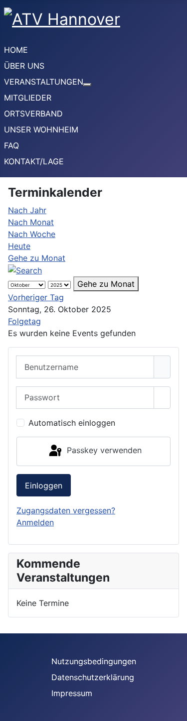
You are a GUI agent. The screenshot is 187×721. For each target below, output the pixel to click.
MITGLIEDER (27, 98)
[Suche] (25, 270)
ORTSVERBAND (33, 114)
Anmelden (35, 522)
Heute (19, 246)
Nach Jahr (27, 210)
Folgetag (24, 321)
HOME (16, 50)
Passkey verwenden (103, 451)
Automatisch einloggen (71, 423)
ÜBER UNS (24, 66)
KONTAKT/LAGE (34, 161)
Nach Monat (31, 222)
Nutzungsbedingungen (93, 661)
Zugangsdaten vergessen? (65, 510)
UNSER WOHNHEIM (41, 129)
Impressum (71, 693)
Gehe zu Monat (36, 258)
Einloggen (43, 485)
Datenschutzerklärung (92, 677)
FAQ (11, 145)
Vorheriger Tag (36, 297)
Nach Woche (31, 234)
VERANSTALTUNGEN (43, 82)
